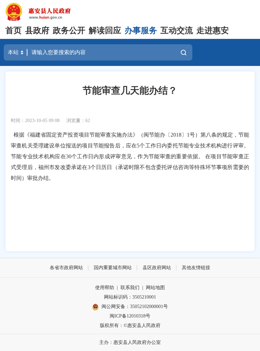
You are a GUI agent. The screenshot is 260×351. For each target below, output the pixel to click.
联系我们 (130, 287)
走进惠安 (212, 30)
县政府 (37, 30)
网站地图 (155, 287)
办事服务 (141, 30)
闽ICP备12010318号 (130, 316)
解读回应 (105, 30)
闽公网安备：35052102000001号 (135, 306)
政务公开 (69, 30)
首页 (13, 30)
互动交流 (176, 30)
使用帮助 (104, 287)
